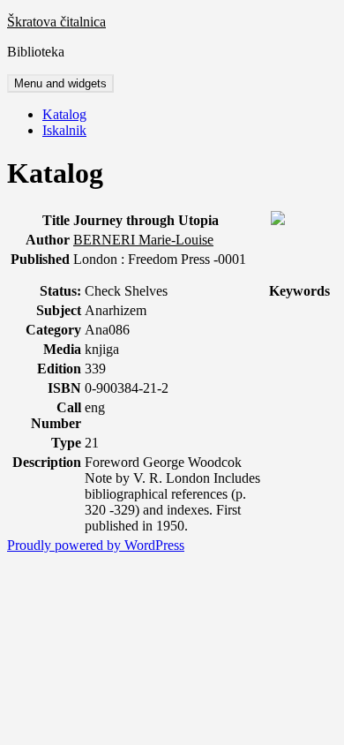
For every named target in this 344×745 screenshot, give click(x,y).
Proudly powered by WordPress (95, 545)
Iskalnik (64, 130)
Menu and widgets (60, 83)
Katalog (64, 114)
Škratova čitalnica (56, 21)
